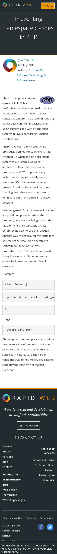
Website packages (13, 500)
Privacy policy (46, 518)
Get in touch (28, 426)
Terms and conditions (13, 518)
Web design (9, 490)
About (6, 452)
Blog (5, 462)
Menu (49, 6)
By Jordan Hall (26, 60)
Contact (7, 467)
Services (7, 447)
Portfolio (7, 457)
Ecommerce (9, 495)
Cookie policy (32, 518)
